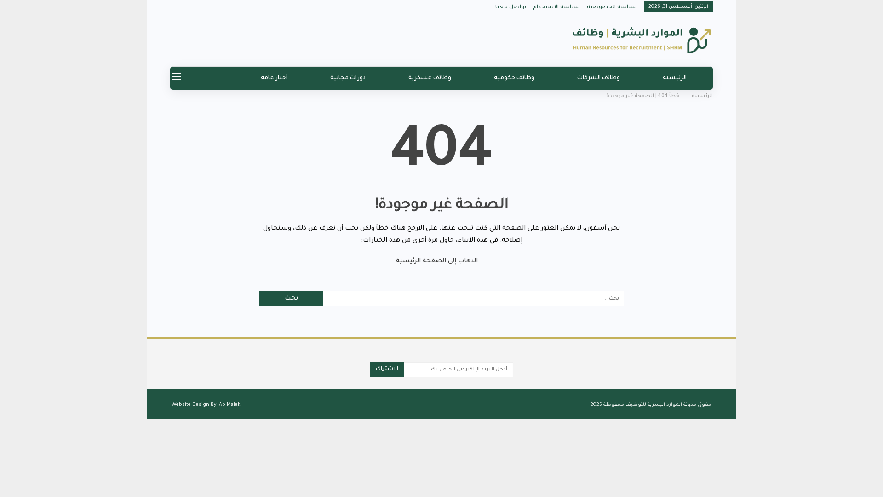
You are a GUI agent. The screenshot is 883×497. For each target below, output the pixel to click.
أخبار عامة (274, 78)
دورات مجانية (348, 78)
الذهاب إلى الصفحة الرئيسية (438, 261)
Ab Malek (230, 405)
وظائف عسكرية (429, 78)
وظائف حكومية (514, 78)
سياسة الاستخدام (556, 8)
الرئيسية (675, 78)
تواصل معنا (510, 8)
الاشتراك (387, 369)
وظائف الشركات (598, 78)
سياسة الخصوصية (612, 8)
